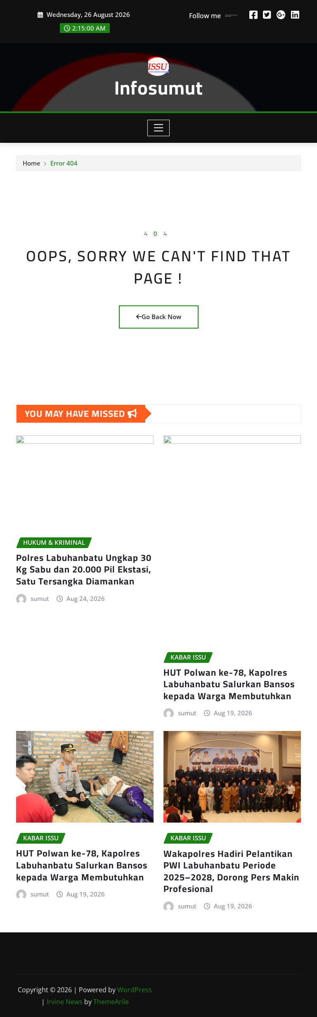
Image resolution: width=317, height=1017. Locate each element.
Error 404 (64, 163)
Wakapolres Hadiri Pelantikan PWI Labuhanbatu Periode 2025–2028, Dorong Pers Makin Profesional (231, 871)
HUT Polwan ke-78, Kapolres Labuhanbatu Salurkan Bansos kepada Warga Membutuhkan (229, 684)
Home (31, 163)
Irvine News (65, 1001)
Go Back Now (161, 316)
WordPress (134, 989)
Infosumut (158, 87)
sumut (40, 598)
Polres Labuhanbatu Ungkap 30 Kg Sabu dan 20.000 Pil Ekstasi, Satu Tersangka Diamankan (83, 569)
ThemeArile (111, 1001)
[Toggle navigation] (158, 128)
